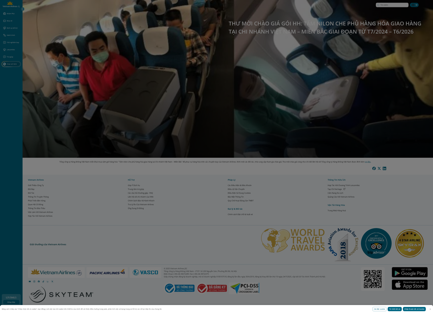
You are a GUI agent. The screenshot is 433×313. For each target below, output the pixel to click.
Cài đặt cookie (379, 309)
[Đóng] (430, 309)
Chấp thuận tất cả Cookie (414, 309)
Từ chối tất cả (394, 309)
